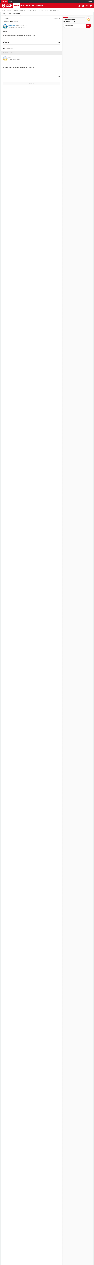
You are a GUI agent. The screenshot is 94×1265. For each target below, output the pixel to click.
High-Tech (4, 1)
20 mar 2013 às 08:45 (19, 27)
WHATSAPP (9, 10)
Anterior (7, 18)
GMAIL (46, 10)
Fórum (16, 6)
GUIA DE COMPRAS (54, 10)
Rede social (16, 13)
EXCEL (34, 10)
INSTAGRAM (41, 10)
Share (7, 42)
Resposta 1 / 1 (7, 52)
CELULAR (16, 10)
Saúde (10, 1)
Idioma (90, 1)
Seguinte (55, 18)
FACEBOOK (22, 10)
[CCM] (7, 5)
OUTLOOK (29, 10)
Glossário (39, 6)
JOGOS (3, 10)
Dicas (22, 6)
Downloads (30, 6)
